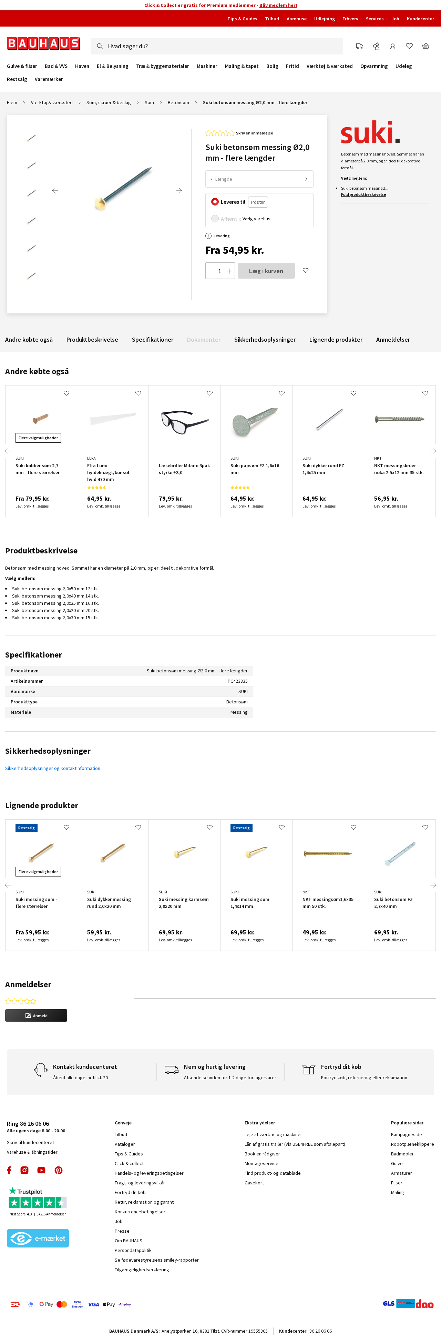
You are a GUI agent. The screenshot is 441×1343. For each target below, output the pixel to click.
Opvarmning (374, 66)
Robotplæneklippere (412, 1144)
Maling (397, 1192)
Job (395, 19)
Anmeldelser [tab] (28, 984)
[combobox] (217, 46)
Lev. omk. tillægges (32, 506)
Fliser (396, 1183)
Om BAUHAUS (128, 1240)
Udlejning (324, 19)
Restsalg (17, 79)
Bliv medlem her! (278, 5)
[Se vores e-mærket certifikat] (38, 1239)
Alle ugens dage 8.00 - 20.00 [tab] (36, 1127)
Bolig (272, 66)
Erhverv (350, 19)
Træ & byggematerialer (162, 66)
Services (375, 19)
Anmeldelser (393, 339)
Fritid (292, 66)
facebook (9, 1170)
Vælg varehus (256, 219)
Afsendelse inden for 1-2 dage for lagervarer (230, 1077)
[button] (36, 1015)
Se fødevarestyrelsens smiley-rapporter (157, 1260)
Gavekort (254, 1183)
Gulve (397, 1163)
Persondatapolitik (133, 1250)
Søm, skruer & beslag (108, 102)
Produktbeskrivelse (92, 339)
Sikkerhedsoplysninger (265, 339)
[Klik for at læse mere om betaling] (103, 1304)
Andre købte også (29, 339)
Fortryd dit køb (130, 1192)
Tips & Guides (242, 19)
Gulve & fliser (22, 66)
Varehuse (297, 19)
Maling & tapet (242, 66)
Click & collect (129, 1163)
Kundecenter (420, 19)
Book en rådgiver (262, 1154)
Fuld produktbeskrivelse (363, 194)
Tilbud (272, 19)
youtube (41, 1170)
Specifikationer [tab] (33, 654)
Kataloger (125, 1144)
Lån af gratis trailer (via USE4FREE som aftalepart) (295, 1144)
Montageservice (261, 1163)
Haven (82, 66)
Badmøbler (402, 1154)
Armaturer (401, 1173)
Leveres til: (234, 201)
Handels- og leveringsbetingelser (149, 1173)
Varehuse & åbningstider (32, 1152)
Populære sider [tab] (407, 1123)
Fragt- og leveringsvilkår (140, 1183)
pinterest (58, 1170)
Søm (149, 102)
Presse (122, 1231)
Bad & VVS (56, 66)
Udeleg (404, 66)
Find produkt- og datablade (273, 1173)
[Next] (179, 191)
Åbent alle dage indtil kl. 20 (80, 1077)
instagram (24, 1170)
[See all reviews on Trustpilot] (38, 1198)
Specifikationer (152, 339)
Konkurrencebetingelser (140, 1212)
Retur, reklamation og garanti (145, 1202)
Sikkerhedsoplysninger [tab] (48, 750)
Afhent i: (231, 218)
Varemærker (49, 79)
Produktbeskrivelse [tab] (41, 550)
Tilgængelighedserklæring (142, 1269)
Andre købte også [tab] (37, 371)
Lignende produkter (335, 339)
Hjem (12, 102)
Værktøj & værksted (330, 66)
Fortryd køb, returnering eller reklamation (364, 1077)
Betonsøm (178, 102)
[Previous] (55, 191)
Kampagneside (406, 1134)
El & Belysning (113, 66)
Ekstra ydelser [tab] (260, 1123)
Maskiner (207, 66)
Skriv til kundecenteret (30, 1142)
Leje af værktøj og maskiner (273, 1134)
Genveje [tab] (123, 1123)
